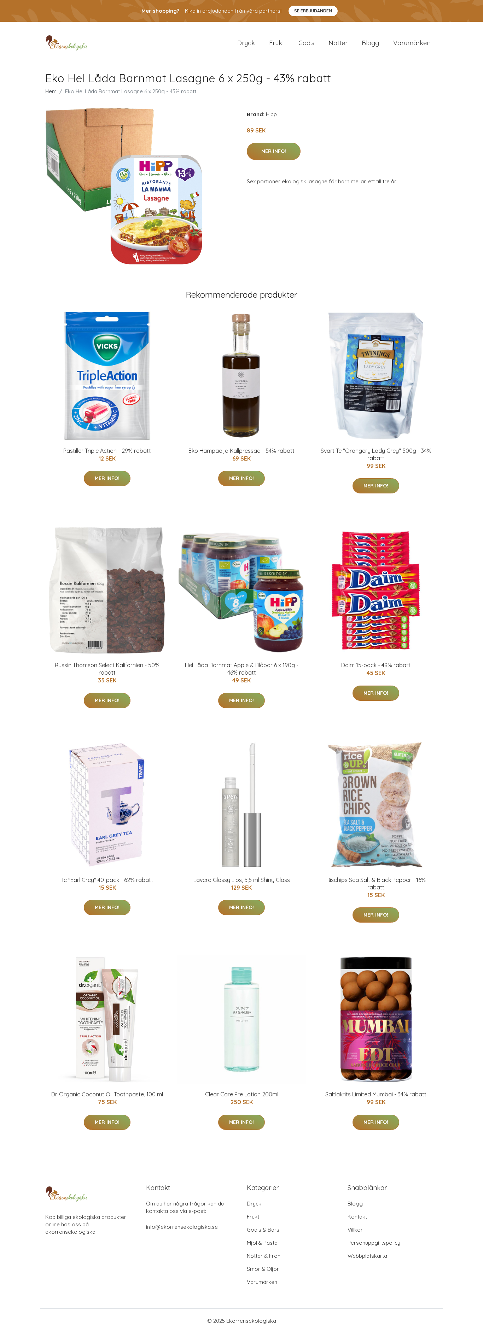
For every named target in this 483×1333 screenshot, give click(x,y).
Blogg (370, 43)
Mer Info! (273, 151)
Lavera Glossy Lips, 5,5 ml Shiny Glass (241, 879)
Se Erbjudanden (313, 10)
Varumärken (412, 43)
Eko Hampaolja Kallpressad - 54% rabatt (241, 450)
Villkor (355, 1229)
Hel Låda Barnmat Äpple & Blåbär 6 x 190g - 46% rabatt (241, 669)
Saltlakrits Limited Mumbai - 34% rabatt (375, 1094)
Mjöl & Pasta (262, 1242)
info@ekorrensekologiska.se (182, 1227)
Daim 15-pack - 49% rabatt (376, 665)
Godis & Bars (263, 1229)
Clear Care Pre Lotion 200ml (241, 1094)
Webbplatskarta (367, 1255)
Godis (306, 43)
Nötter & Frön (263, 1255)
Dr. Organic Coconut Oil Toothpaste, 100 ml (107, 1094)
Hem (51, 91)
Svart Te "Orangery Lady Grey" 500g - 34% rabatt (376, 454)
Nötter (338, 43)
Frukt (276, 43)
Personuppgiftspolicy (374, 1242)
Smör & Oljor (263, 1269)
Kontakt (357, 1216)
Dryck (246, 43)
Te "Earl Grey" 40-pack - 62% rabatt (107, 879)
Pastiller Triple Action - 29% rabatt (107, 450)
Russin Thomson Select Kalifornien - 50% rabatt (107, 669)
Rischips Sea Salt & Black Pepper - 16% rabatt (376, 883)
